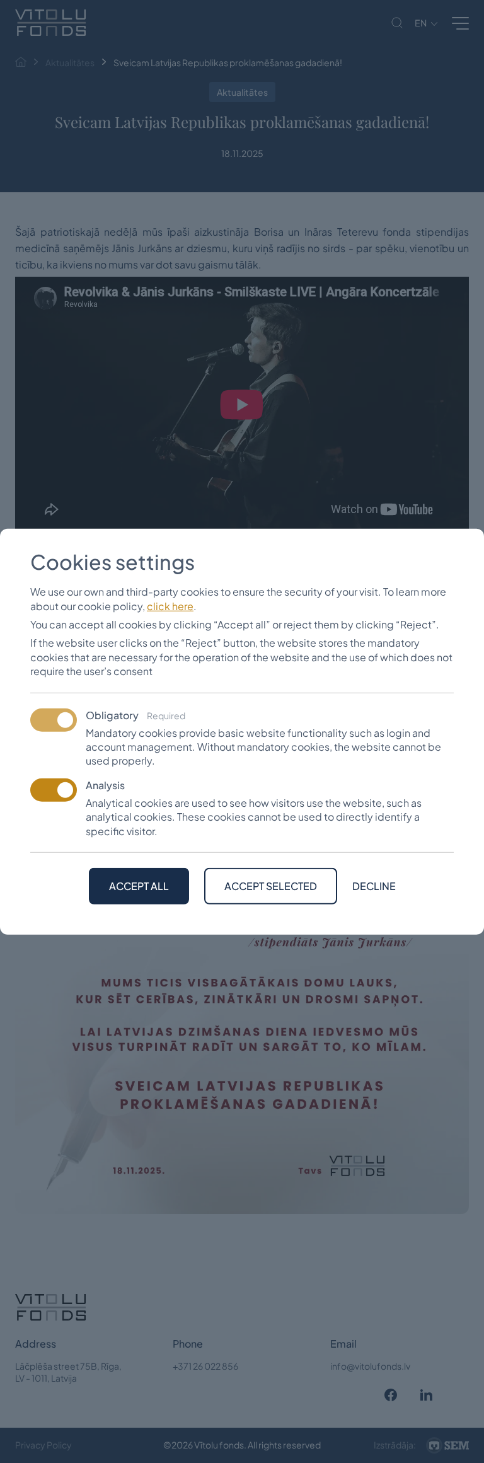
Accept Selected (270, 886)
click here (170, 605)
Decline (374, 886)
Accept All (139, 886)
